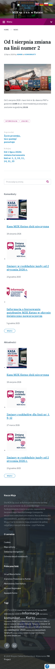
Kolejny (7, 148)
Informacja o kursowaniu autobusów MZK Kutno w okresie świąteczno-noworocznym (29, 312)
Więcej (9, 331)
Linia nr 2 (25, 121)
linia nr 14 (45, 623)
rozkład (20, 626)
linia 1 (14, 621)
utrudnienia (37, 627)
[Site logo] (27, 7)
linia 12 (46, 621)
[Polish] (46, 4)
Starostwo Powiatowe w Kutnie (17, 579)
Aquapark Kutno (10, 593)
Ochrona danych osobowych (16, 556)
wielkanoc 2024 (30, 630)
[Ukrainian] (50, 4)
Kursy (30, 617)
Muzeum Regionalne (12, 588)
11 (9, 610)
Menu (9, 21)
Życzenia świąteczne (12, 635)
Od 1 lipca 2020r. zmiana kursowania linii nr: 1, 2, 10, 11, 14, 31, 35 (14, 156)
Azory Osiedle (26, 610)
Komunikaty (30, 54)
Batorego (40, 610)
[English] (37, 4)
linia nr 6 (21, 624)
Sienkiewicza (29, 627)
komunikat (12, 618)
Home (6, 30)
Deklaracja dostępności (13, 551)
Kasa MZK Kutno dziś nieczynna (28, 226)
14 (13, 610)
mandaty (6, 627)
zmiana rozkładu (18, 633)
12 (11, 610)
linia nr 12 (36, 624)
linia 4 (24, 621)
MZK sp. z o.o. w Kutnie (27, 12)
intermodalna (11, 121)
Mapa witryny (9, 547)
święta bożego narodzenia (33, 633)
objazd (13, 626)
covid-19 (18, 614)
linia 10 (37, 621)
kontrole (22, 618)
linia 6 (28, 621)
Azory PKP (34, 610)
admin (19, 54)
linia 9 (32, 621)
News (16, 30)
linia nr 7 (29, 623)
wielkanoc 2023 (16, 629)
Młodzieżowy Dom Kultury (15, 583)
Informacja (30, 613)
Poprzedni (9, 132)
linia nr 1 (7, 624)
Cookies (7, 542)
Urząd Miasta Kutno (12, 574)
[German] (41, 4)
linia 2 (19, 621)
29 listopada (18, 610)
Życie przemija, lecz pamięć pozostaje (12, 138)
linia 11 (41, 621)
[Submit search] (48, 182)
